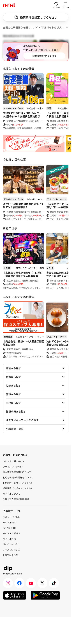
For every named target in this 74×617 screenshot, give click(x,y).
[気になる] (39, 78)
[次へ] (68, 143)
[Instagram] (8, 583)
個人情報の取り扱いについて (17, 471)
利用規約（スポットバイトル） (18, 482)
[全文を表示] (67, 27)
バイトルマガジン (11, 533)
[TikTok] (54, 583)
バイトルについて (11, 493)
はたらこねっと (10, 544)
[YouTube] (31, 583)
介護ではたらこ (10, 554)
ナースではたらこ (11, 549)
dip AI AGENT (9, 527)
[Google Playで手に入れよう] (45, 595)
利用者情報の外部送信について (18, 477)
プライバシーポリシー (13, 466)
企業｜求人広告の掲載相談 (16, 498)
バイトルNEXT (10, 522)
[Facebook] (19, 583)
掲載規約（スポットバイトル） (18, 488)
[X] (42, 583)
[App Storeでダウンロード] (14, 595)
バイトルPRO (9, 538)
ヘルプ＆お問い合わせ (13, 460)
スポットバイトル (11, 517)
